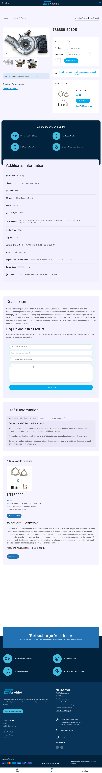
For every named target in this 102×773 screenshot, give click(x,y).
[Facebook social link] (57, 747)
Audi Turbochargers (62, 693)
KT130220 (81, 90)
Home (5, 18)
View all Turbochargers (63, 711)
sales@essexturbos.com (68, 737)
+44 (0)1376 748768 (66, 730)
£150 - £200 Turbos (9, 726)
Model (57, 48)
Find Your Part (8, 732)
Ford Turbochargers (62, 699)
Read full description (10, 89)
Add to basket (71, 61)
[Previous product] (81, 18)
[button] (14, 516)
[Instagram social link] (61, 747)
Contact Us (12, 556)
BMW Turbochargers (63, 696)
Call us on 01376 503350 (13, 711)
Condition (59, 54)
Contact (6, 738)
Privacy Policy (8, 735)
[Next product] (94, 18)
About (5, 723)
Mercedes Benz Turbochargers (66, 705)
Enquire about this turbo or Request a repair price (77, 73)
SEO (53, 763)
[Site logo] (51, 3)
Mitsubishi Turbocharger (64, 708)
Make (14, 18)
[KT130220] (19, 479)
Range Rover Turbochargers (65, 702)
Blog (4, 729)
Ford (23, 18)
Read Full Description (84, 106)
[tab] (22, 418)
